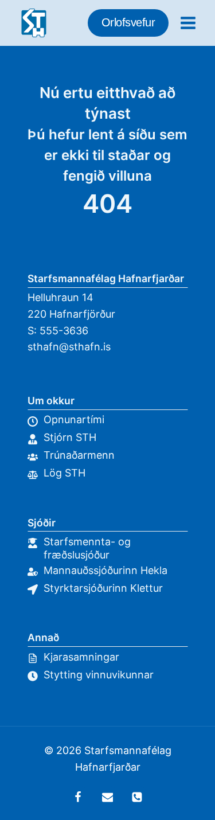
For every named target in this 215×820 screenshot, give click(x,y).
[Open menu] (187, 22)
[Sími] (137, 797)
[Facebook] (78, 797)
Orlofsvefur (128, 22)
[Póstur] (107, 797)
